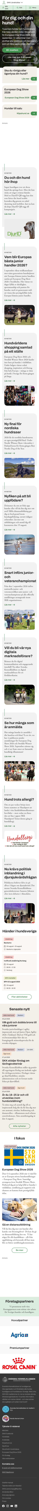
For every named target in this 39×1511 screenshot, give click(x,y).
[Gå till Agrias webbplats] (19, 1334)
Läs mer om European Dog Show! (19, 58)
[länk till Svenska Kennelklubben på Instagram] (8, 1506)
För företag (6, 1455)
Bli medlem (12, 50)
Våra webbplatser (8, 1458)
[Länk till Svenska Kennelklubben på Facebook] (3, 1506)
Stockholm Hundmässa (10, 1449)
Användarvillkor (7, 1492)
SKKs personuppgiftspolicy (12, 1489)
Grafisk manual (7, 1482)
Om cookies (6, 1498)
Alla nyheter (19, 1126)
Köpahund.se (7, 1443)
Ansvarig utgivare (8, 1495)
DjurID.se (5, 1446)
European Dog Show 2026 (11, 1452)
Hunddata (5, 1437)
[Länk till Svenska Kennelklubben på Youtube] (12, 1506)
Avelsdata (5, 1440)
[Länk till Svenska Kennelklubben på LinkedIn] (16, 1506)
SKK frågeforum (8, 1472)
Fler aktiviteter (20, 997)
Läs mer (8, 214)
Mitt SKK (5, 1430)
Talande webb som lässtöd (11, 1486)
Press (4, 1501)
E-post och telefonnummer (12, 1468)
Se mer (19, 1250)
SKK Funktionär (7, 1433)
